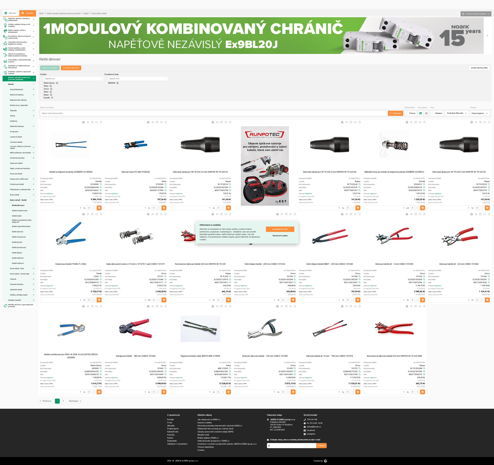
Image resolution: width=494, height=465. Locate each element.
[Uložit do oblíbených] (92, 122)
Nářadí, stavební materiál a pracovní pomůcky (19, 78)
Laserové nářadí (16, 137)
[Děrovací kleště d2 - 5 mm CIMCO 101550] (394, 236)
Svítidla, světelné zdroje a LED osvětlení (19, 25)
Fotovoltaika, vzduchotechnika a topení (19, 61)
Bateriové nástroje (16, 95)
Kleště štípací (17, 253)
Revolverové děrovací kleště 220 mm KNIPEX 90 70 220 (200, 264)
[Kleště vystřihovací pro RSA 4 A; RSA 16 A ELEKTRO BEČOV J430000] (71, 328)
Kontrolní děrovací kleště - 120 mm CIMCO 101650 (265, 356)
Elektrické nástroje (17, 126)
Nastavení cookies (280, 236)
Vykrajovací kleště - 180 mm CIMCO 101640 (135, 356)
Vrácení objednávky (205, 447)
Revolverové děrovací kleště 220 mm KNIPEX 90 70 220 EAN (394, 356)
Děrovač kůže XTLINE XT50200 (135, 172)
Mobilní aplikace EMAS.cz (208, 438)
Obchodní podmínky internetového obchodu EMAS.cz (219, 426)
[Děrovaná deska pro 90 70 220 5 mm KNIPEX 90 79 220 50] (459, 144)
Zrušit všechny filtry (479, 68)
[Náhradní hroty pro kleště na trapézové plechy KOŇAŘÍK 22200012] (394, 144)
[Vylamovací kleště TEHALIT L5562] (71, 236)
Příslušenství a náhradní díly (20, 189)
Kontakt (170, 419)
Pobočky (171, 435)
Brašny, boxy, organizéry (19, 105)
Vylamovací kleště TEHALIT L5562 (70, 264)
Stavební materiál (14, 300)
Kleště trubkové (18, 263)
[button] (487, 35)
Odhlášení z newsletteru (177, 444)
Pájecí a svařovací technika (20, 168)
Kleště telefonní (18, 258)
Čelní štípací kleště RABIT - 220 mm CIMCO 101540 (329, 264)
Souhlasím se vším (280, 229)
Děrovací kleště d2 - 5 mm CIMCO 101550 (394, 264)
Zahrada (13, 279)
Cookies (200, 450)
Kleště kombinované (19, 211)
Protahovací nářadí (17, 184)
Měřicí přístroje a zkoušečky (20, 153)
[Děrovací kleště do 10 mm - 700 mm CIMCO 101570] (329, 328)
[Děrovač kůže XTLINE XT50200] (135, 144)
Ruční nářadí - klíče (17, 268)
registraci (49, 193)
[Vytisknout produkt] (83, 122)
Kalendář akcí (172, 432)
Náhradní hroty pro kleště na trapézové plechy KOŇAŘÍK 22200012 (394, 172)
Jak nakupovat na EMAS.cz (208, 419)
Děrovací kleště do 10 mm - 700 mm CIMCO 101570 (329, 356)
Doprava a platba (204, 422)
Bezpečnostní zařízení (18, 100)
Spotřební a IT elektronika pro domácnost (19, 67)
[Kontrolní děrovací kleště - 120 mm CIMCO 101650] (265, 328)
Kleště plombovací (19, 247)
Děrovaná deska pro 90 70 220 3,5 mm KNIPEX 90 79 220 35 (200, 172)
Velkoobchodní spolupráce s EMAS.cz (213, 441)
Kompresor (14, 132)
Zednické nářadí (16, 290)
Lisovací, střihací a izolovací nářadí (20, 147)
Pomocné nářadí (16, 174)
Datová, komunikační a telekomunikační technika (17, 55)
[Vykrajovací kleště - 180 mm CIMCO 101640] (135, 328)
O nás (169, 422)
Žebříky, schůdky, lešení (19, 295)
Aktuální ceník (203, 435)
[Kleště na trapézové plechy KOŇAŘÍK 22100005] (71, 144)
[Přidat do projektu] (96, 122)
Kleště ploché (17, 242)
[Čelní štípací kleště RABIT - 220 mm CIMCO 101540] (329, 236)
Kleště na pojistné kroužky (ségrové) (21, 221)
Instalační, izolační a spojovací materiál (19, 73)
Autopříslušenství (16, 89)
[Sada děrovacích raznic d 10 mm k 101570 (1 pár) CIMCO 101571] (135, 236)
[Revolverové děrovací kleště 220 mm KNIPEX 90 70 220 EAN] (394, 328)
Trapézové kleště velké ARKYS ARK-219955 (200, 356)
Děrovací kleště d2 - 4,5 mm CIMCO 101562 (459, 264)
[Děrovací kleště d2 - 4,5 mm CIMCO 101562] (459, 236)
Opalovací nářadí (16, 163)
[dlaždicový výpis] (420, 113)
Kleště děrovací (18, 205)
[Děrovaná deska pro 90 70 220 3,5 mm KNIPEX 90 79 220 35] (200, 144)
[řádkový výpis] (426, 113)
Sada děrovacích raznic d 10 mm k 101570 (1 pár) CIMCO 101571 (135, 264)
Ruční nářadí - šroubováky (19, 274)
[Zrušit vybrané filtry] (41, 78)
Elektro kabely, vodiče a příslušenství (16, 31)
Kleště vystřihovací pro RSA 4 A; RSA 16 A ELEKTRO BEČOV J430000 (71, 356)
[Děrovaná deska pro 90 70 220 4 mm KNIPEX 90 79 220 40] (329, 144)
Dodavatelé (172, 441)
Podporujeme (173, 428)
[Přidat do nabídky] (101, 122)
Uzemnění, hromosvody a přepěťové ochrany (17, 43)
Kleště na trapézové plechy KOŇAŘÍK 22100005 (70, 172)
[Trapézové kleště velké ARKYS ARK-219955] (200, 328)
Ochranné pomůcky (17, 158)
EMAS (41, 13)
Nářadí (11, 84)
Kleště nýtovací (17, 232)
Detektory (13, 121)
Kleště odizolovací (19, 237)
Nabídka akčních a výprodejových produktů (20, 306)
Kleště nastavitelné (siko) (21, 226)
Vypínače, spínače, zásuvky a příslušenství (19, 19)
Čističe (12, 116)
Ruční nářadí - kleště (18, 200)
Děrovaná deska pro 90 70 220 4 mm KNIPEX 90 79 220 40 (329, 172)
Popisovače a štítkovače (19, 179)
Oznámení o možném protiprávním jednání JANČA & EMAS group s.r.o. (227, 444)
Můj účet (12, 13)
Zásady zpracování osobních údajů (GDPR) (215, 432)
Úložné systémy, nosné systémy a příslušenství (16, 49)
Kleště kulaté (16, 216)
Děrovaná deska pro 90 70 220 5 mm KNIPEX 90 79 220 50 (459, 172)
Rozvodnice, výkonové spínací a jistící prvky (19, 37)
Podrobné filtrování (71, 68)
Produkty (29, 13)
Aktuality (170, 426)
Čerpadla (13, 110)
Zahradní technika (16, 284)
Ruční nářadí (14, 195)
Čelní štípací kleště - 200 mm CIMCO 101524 (265, 264)
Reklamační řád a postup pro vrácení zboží (215, 428)
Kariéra (170, 438)
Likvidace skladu (16, 142)
